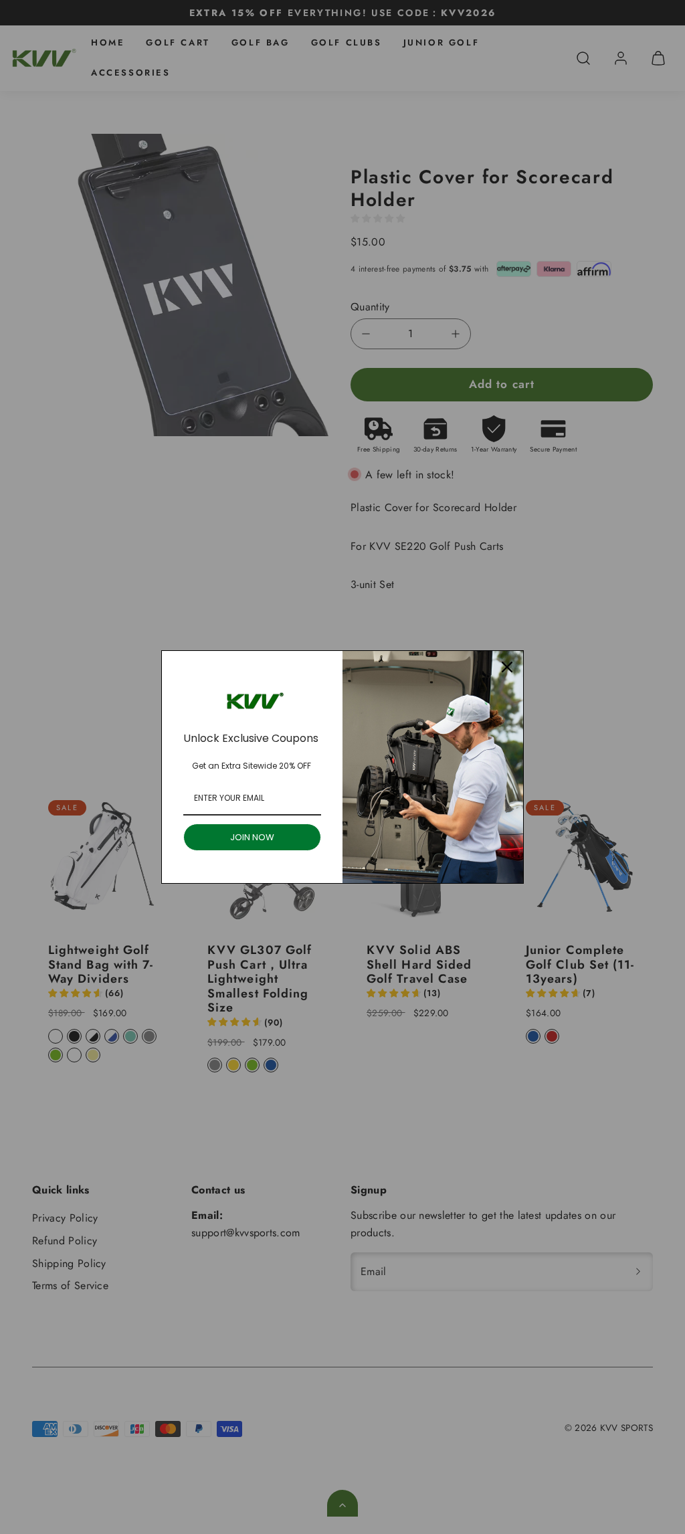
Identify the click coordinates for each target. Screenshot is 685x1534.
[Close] (507, 667)
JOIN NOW (252, 837)
